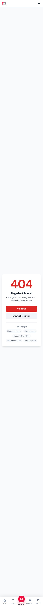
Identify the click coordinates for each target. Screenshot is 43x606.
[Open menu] (38, 3)
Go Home (21, 308)
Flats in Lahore (30, 331)
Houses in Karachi (14, 340)
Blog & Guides (30, 340)
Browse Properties (21, 316)
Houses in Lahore (14, 331)
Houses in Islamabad (22, 336)
